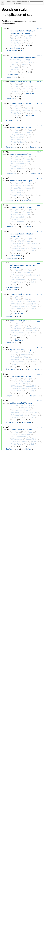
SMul (12, 38)
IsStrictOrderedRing (19, 357)
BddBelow (30, 94)
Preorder (24, 38)
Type (16, 36)
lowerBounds (15, 48)
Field (13, 355)
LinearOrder (25, 355)
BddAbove (30, 115)
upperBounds (15, 75)
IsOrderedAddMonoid (19, 248)
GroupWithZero (17, 135)
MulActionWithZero (18, 137)
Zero (24, 41)
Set (15, 45)
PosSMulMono (16, 43)
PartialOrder (24, 241)
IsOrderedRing (17, 243)
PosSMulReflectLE (18, 142)
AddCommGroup (32, 243)
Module (34, 248)
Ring (12, 241)
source (39, 28)
